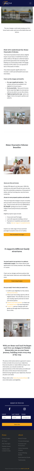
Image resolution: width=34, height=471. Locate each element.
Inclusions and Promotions (22, 444)
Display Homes (6, 446)
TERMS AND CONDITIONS (6, 450)
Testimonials (21, 460)
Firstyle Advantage (23, 441)
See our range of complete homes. (20, 223)
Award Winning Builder (22, 453)
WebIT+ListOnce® (25, 468)
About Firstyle (22, 438)
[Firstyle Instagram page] (24, 409)
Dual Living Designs (17, 281)
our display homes (12, 304)
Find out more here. (12, 292)
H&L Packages (6, 443)
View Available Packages (17, 234)
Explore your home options (14, 302)
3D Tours (4, 441)
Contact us (10, 306)
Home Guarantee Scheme (23, 449)
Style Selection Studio (24, 457)
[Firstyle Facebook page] (9, 409)
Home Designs (6, 438)
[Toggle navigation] (30, 3)
